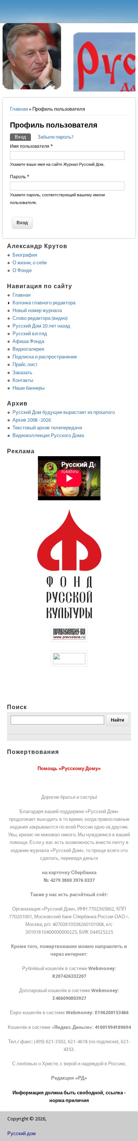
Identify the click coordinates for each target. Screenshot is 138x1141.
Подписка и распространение (45, 357)
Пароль (19, 176)
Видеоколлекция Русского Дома (48, 435)
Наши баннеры (29, 388)
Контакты (23, 380)
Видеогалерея (28, 349)
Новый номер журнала (37, 310)
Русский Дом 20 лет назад (41, 326)
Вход (23, 137)
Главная (19, 109)
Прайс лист (25, 364)
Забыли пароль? (56, 137)
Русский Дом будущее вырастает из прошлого (64, 412)
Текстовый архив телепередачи (47, 427)
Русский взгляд (30, 333)
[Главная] (32, 87)
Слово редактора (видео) (40, 318)
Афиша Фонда (28, 341)
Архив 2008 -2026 (32, 420)
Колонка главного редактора (44, 302)
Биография (25, 255)
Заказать (22, 372)
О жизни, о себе (30, 262)
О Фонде (22, 270)
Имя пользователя (31, 146)
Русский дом (21, 1133)
